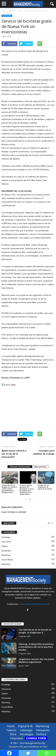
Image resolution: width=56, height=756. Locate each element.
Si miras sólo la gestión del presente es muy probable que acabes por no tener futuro (27, 489)
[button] (51, 4)
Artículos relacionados (20, 467)
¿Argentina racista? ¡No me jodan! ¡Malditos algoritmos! (36, 660)
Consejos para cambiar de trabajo (44, 452)
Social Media (7, 560)
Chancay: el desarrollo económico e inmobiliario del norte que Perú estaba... (36, 647)
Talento (4, 546)
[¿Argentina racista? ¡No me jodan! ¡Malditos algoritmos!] (8, 663)
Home (3, 10)
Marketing (5, 555)
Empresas (16, 738)
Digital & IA (25, 726)
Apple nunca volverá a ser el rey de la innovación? (13, 453)
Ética (13, 734)
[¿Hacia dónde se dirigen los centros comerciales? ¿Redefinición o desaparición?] (9, 477)
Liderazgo (26, 730)
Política (41, 734)
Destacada (6, 551)
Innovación (6, 542)
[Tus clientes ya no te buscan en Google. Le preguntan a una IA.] (8, 633)
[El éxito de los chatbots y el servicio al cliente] (46, 477)
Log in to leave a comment (13, 512)
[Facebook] (28, 610)
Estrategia (7, 16)
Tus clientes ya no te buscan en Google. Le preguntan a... (35, 631)
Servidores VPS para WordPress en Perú (28, 746)
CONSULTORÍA (36, 738)
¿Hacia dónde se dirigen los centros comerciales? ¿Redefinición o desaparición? (9, 488)
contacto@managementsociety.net (34, 604)
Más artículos (40, 467)
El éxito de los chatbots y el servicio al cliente (45, 487)
